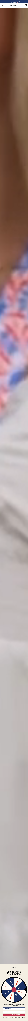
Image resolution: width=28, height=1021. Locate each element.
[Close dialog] (27, 965)
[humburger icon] (3, 5)
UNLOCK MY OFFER (14, 1015)
